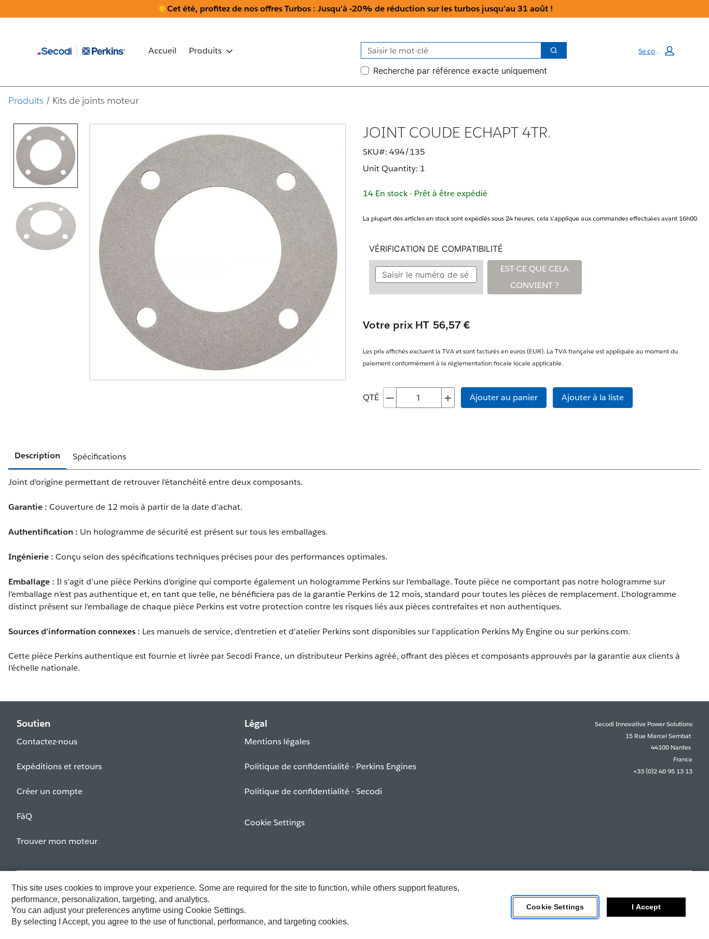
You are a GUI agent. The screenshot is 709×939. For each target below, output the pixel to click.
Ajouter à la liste (593, 397)
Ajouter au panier (504, 397)
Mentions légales (277, 741)
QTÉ (371, 397)
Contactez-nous (47, 741)
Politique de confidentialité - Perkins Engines (330, 766)
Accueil (162, 50)
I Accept (646, 907)
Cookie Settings (555, 907)
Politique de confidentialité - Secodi (313, 791)
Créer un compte (50, 791)
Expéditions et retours (59, 766)
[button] (656, 51)
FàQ (24, 816)
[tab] (45, 156)
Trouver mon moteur (57, 841)
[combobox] (447, 50)
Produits (205, 50)
